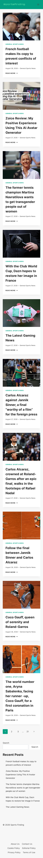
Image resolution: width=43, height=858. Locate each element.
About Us (15, 844)
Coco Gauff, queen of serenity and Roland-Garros (20, 622)
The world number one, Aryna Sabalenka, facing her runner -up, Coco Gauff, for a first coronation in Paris (20, 696)
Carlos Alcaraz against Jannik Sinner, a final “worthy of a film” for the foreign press (21, 404)
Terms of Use (29, 852)
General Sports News (15, 44)
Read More (12, 73)
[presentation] (21, 26)
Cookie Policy (13, 848)
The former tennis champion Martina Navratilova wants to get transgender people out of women (23, 787)
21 (28, 731)
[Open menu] (38, 4)
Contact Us (27, 844)
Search (6, 743)
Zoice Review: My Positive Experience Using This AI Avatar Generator (20, 774)
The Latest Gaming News (17, 807)
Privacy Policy (14, 852)
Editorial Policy (29, 848)
